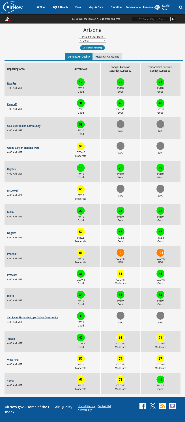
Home (81, 406)
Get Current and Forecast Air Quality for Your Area (96, 18)
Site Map (91, 406)
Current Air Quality (79, 56)
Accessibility (85, 410)
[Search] (181, 7)
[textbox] (153, 19)
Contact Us (104, 406)
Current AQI (81, 69)
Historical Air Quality (107, 56)
